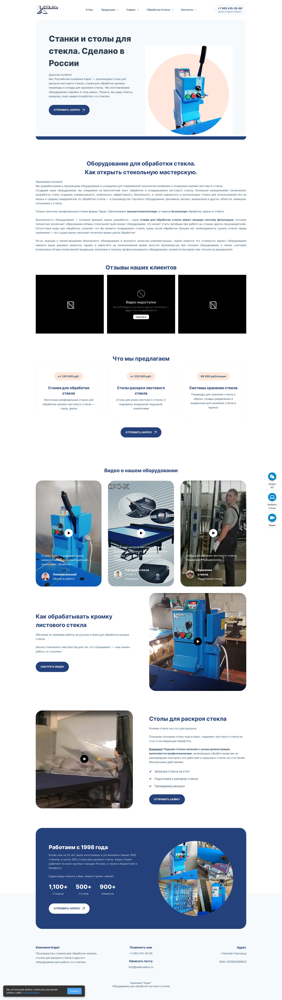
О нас (89, 9)
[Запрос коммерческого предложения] (272, 476)
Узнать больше (31, 992)
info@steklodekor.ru (141, 967)
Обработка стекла (158, 9)
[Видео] (272, 518)
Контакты (187, 9)
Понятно (74, 991)
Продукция (108, 9)
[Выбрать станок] (272, 497)
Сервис (131, 9)
